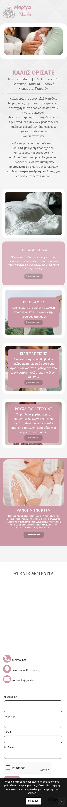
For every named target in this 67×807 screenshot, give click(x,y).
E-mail (7, 732)
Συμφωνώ (33, 800)
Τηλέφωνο (9, 747)
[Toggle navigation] (61, 10)
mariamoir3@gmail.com (24, 680)
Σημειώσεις (10, 696)
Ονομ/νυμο (10, 716)
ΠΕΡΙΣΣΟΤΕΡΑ (33, 276)
